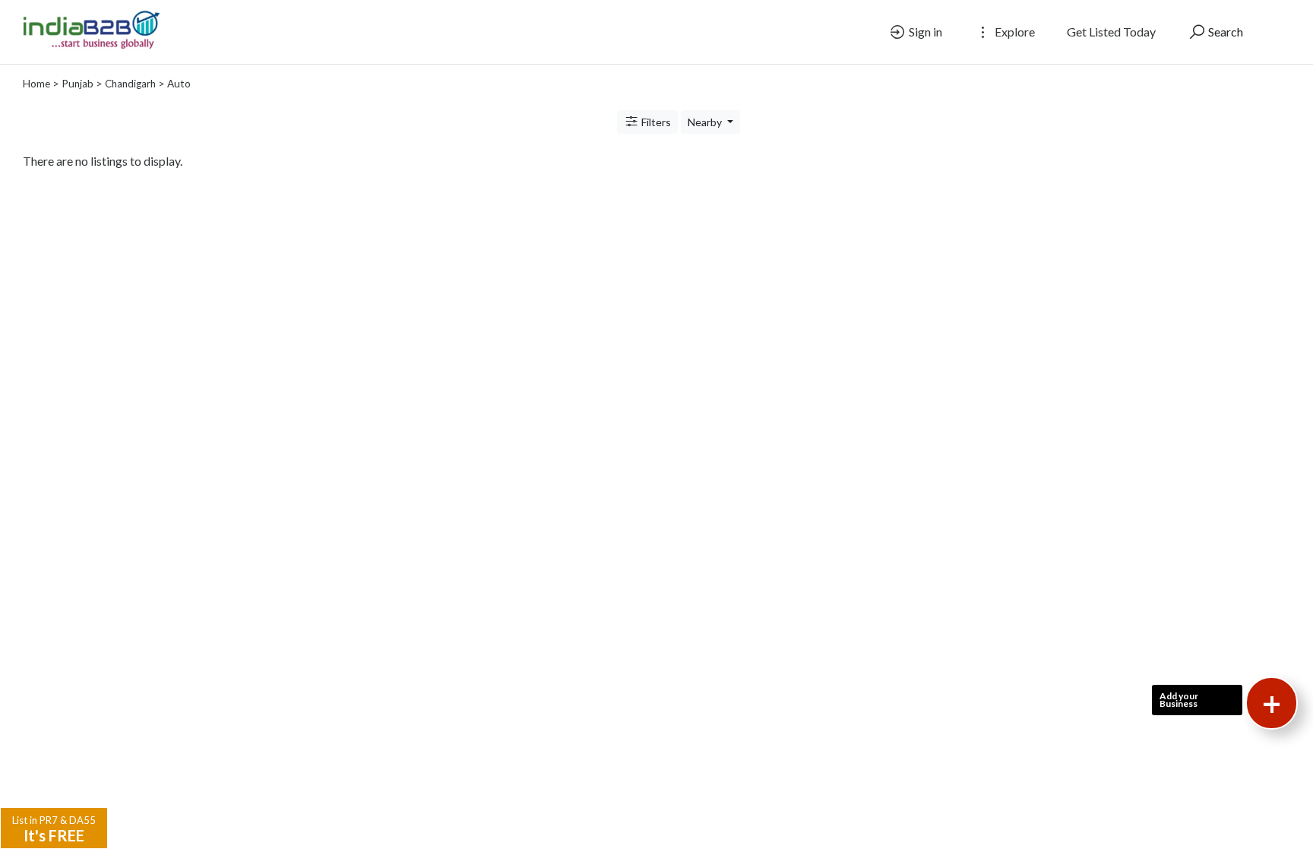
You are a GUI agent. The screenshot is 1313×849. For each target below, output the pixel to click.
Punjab (77, 84)
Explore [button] (1013, 31)
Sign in (924, 31)
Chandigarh (130, 84)
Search (1224, 31)
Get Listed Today (1111, 31)
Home (36, 84)
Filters (655, 122)
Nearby (706, 122)
